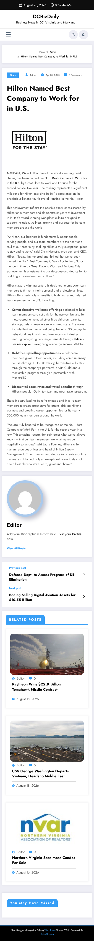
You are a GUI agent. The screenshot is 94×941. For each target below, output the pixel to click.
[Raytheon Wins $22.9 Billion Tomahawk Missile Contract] (47, 654)
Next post (15, 588)
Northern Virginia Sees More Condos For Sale (43, 860)
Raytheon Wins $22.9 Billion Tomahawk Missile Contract (36, 687)
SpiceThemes (47, 934)
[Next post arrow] (84, 597)
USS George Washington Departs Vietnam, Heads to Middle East (40, 774)
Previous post (17, 567)
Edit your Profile (69, 534)
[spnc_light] (83, 34)
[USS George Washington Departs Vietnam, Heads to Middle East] (47, 741)
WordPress (49, 930)
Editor (33, 75)
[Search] (73, 34)
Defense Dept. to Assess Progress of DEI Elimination (42, 577)
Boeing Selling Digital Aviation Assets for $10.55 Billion (42, 597)
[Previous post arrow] (84, 574)
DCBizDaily (46, 16)
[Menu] (8, 34)
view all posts (16, 548)
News (13, 75)
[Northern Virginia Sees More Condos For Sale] (47, 827)
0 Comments (75, 75)
